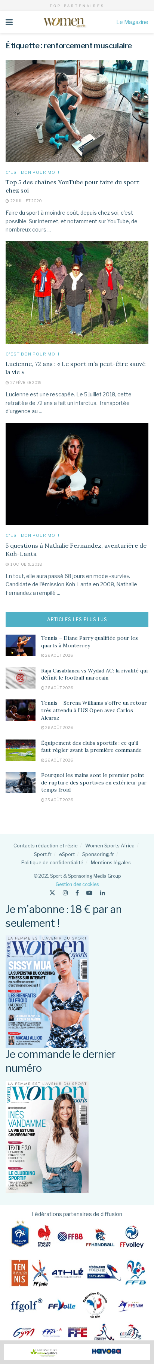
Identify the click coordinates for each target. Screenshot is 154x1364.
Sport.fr (43, 854)
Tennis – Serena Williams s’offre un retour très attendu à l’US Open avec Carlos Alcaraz (94, 710)
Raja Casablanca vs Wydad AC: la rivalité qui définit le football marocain (94, 674)
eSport (67, 854)
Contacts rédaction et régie (45, 846)
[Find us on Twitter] (52, 893)
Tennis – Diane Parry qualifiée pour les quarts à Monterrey (89, 642)
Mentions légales (111, 862)
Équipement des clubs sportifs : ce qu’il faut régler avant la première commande (91, 747)
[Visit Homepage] (64, 22)
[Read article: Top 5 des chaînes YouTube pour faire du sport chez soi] (77, 111)
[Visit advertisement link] (77, 1352)
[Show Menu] (9, 22)
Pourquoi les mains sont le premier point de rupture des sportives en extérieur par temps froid (94, 782)
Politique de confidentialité (52, 862)
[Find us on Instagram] (65, 893)
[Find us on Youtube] (89, 893)
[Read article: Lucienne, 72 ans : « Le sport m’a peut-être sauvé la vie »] (77, 292)
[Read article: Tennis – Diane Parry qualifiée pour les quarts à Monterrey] (21, 645)
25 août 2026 (58, 800)
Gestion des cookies (77, 884)
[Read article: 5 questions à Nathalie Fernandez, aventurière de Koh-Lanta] (77, 474)
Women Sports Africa (110, 846)
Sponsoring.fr (98, 854)
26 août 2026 (58, 655)
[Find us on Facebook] (77, 893)
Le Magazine (132, 22)
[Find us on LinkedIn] (102, 893)
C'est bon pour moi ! (32, 172)
